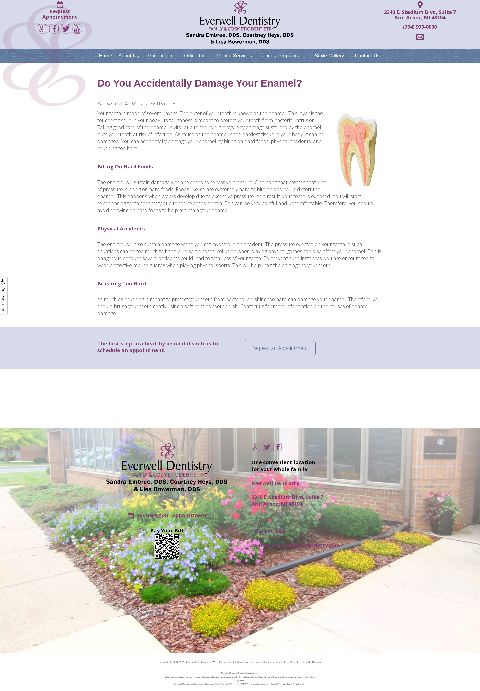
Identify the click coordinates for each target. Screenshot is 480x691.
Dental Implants (281, 55)
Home (105, 55)
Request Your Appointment (171, 515)
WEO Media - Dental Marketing (230, 662)
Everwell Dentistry (196, 662)
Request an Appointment (280, 348)
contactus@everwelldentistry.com (296, 545)
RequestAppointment (60, 14)
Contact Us (367, 55)
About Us (128, 55)
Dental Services (234, 55)
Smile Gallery (329, 55)
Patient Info (161, 55)
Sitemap (317, 662)
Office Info (196, 55)
